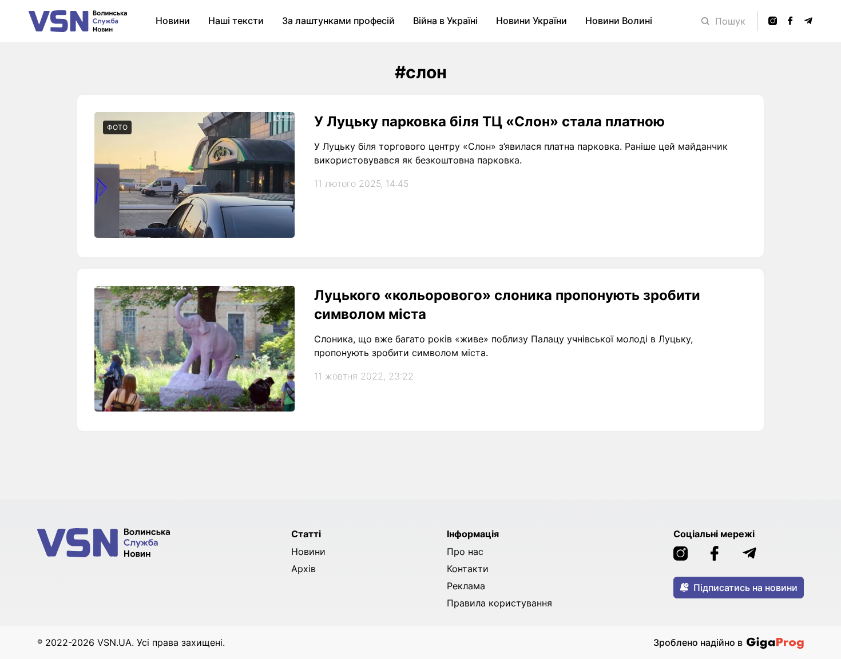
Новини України (531, 20)
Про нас (465, 551)
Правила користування (499, 603)
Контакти (468, 568)
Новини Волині (618, 20)
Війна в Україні (445, 20)
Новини (173, 20)
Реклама (466, 586)
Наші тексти (236, 20)
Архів (303, 568)
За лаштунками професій (338, 20)
